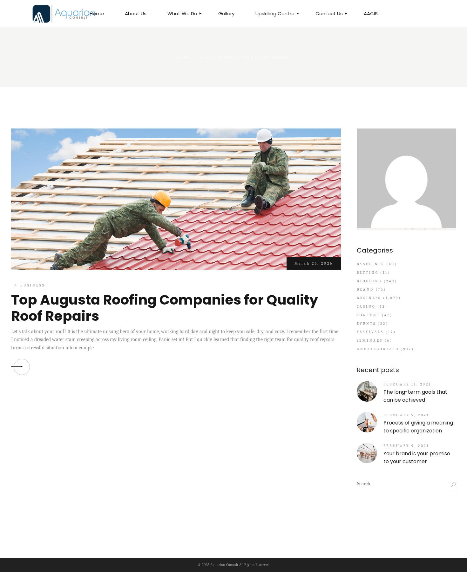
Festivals (370, 332)
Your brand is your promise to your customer (416, 457)
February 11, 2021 (407, 384)
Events (366, 324)
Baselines (371, 264)
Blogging (369, 281)
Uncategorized (378, 349)
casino (366, 307)
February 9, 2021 (406, 415)
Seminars (370, 341)
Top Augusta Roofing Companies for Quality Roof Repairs (164, 308)
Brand (365, 289)
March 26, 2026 (313, 263)
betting (368, 273)
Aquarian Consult (224, 564)
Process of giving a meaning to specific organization (418, 426)
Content (368, 315)
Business (32, 285)
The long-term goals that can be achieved (415, 396)
